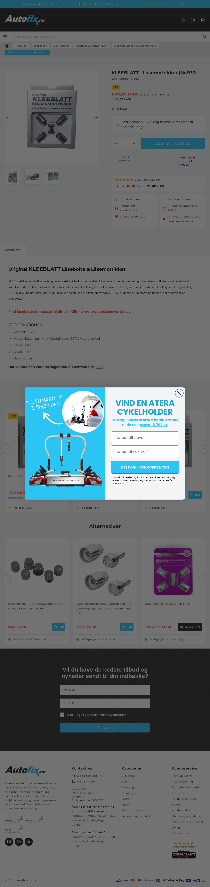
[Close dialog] (179, 393)
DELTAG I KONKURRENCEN (145, 467)
